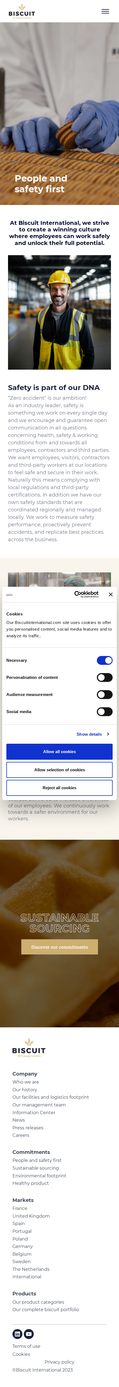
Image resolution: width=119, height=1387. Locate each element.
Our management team (39, 1105)
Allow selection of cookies (59, 769)
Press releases (27, 1127)
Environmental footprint (39, 1175)
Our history (24, 1089)
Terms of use (26, 1346)
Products (24, 1294)
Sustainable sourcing (35, 1168)
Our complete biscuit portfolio (45, 1309)
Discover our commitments (59, 947)
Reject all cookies (59, 787)
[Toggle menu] (105, 11)
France (19, 1208)
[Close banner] (111, 594)
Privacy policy (59, 1362)
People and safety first (37, 1160)
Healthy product (30, 1183)
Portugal (22, 1231)
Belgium (22, 1254)
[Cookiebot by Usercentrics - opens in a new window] (75, 594)
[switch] (105, 677)
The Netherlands (31, 1269)
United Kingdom (31, 1216)
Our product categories (38, 1302)
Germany (22, 1246)
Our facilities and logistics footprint (50, 1097)
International (26, 1276)
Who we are (25, 1082)
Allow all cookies (59, 751)
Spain (18, 1223)
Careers (20, 1135)
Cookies (21, 1354)
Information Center (33, 1112)
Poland (20, 1239)
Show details (89, 734)
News (18, 1120)
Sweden (21, 1261)
